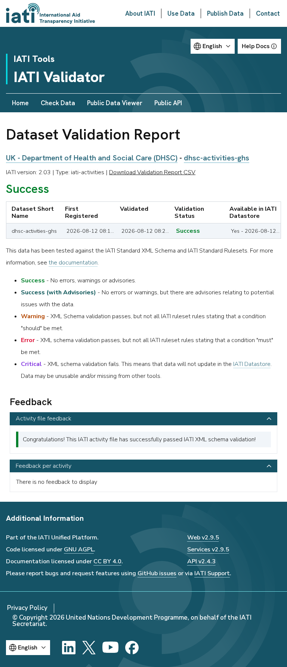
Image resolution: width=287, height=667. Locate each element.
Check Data (58, 103)
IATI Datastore (252, 364)
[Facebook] (132, 647)
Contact (268, 13)
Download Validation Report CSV (152, 172)
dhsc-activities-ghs (216, 158)
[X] (89, 647)
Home (20, 103)
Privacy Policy (27, 608)
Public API (168, 103)
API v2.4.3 (201, 561)
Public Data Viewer (114, 103)
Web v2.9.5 (203, 537)
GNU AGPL (79, 549)
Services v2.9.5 (208, 549)
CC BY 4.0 (107, 561)
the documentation (73, 263)
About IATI (140, 13)
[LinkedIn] (68, 647)
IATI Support (212, 573)
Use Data (181, 13)
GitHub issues (157, 573)
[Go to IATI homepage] (50, 13)
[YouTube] (110, 647)
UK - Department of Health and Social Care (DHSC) (92, 158)
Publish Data (225, 13)
